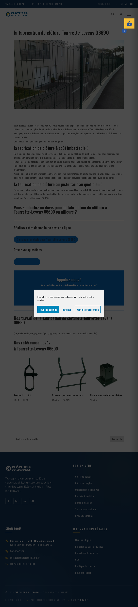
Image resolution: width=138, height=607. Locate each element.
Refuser (66, 309)
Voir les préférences (88, 309)
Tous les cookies (48, 309)
